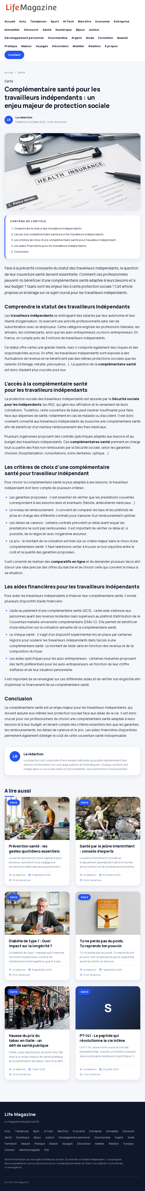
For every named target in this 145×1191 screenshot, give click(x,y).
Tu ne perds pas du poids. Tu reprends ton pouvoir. (102, 943)
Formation (105, 38)
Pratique (11, 46)
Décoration (60, 46)
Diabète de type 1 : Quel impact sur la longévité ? (30, 943)
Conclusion (21, 251)
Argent (77, 38)
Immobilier (12, 30)
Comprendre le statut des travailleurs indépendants (48, 228)
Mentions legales (29, 1150)
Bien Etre (84, 21)
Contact (14, 55)
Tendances (38, 21)
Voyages (42, 46)
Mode (90, 38)
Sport (55, 21)
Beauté (122, 38)
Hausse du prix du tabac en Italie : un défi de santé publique (28, 1040)
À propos (111, 46)
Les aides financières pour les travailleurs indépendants (50, 246)
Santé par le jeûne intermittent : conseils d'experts (107, 849)
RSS (46, 1150)
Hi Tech (68, 21)
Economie (102, 21)
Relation (95, 46)
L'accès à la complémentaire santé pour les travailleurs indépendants (58, 234)
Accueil (10, 21)
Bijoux (80, 30)
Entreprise (121, 21)
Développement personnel (24, 38)
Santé (47, 30)
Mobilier (78, 46)
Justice (94, 30)
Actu (22, 21)
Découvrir (31, 30)
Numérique (64, 30)
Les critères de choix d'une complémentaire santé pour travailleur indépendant (65, 240)
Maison (26, 46)
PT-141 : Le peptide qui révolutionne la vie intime (102, 1038)
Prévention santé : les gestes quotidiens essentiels (34, 849)
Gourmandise (57, 38)
